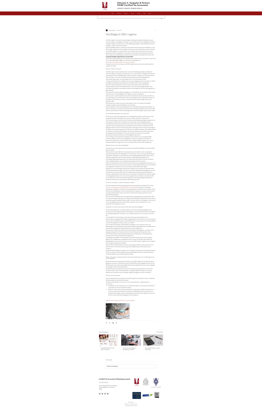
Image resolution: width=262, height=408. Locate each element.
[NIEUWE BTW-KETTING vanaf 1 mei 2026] (109, 340)
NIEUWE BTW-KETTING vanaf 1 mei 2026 (107, 348)
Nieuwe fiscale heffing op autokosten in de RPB (129, 348)
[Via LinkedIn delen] (113, 322)
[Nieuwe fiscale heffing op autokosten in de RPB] (131, 340)
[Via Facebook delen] (106, 322)
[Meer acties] (155, 30)
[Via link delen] (116, 322)
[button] (161, 18)
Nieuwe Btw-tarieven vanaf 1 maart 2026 (152, 348)
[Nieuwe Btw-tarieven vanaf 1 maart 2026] (153, 340)
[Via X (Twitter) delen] (109, 322)
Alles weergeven (159, 332)
